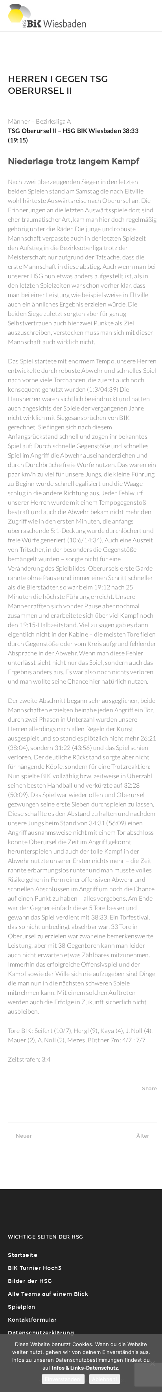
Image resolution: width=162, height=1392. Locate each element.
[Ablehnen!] (152, 1363)
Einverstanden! (63, 1379)
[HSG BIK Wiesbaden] (47, 15)
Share (149, 1088)
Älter (142, 1136)
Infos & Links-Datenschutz (85, 1368)
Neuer (24, 1136)
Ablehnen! (104, 1379)
